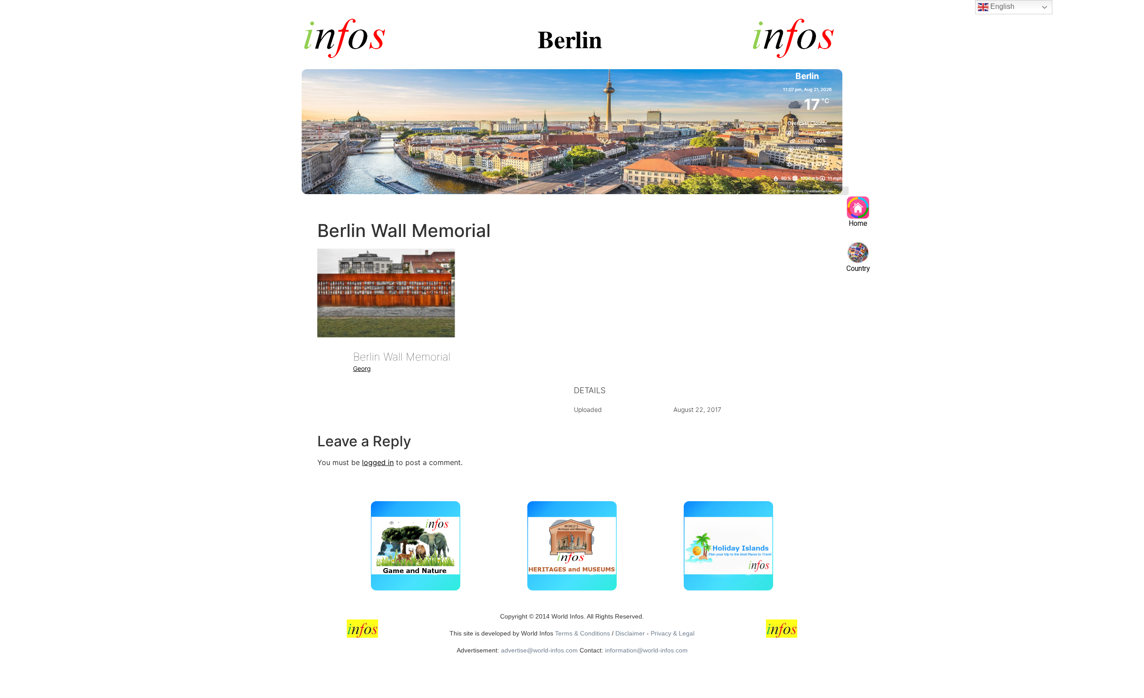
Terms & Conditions (582, 633)
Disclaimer (630, 633)
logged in (378, 462)
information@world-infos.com (646, 650)
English (1001, 6)
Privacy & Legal (672, 633)
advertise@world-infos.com (539, 650)
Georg (362, 368)
